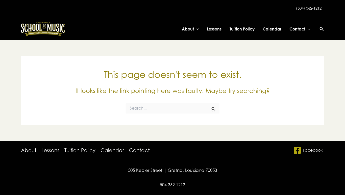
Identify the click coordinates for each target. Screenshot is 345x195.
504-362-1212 (172, 184)
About (188, 28)
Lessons (214, 28)
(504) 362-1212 (309, 8)
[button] (196, 29)
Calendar (272, 28)
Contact (297, 28)
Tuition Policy (242, 28)
